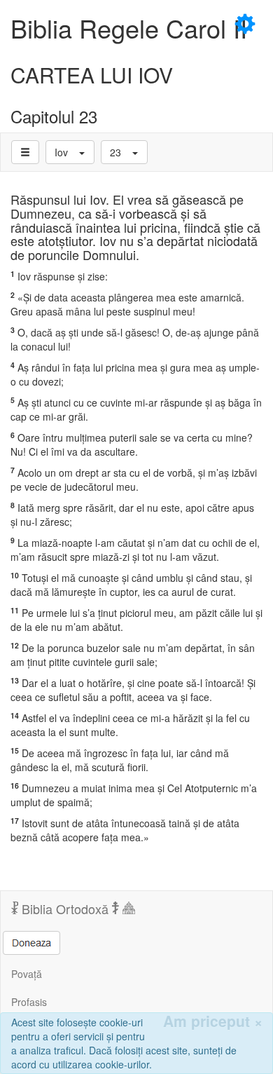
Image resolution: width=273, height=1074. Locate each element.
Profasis (29, 1002)
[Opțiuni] (25, 152)
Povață (26, 974)
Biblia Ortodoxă (65, 908)
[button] (70, 152)
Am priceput (212, 1021)
